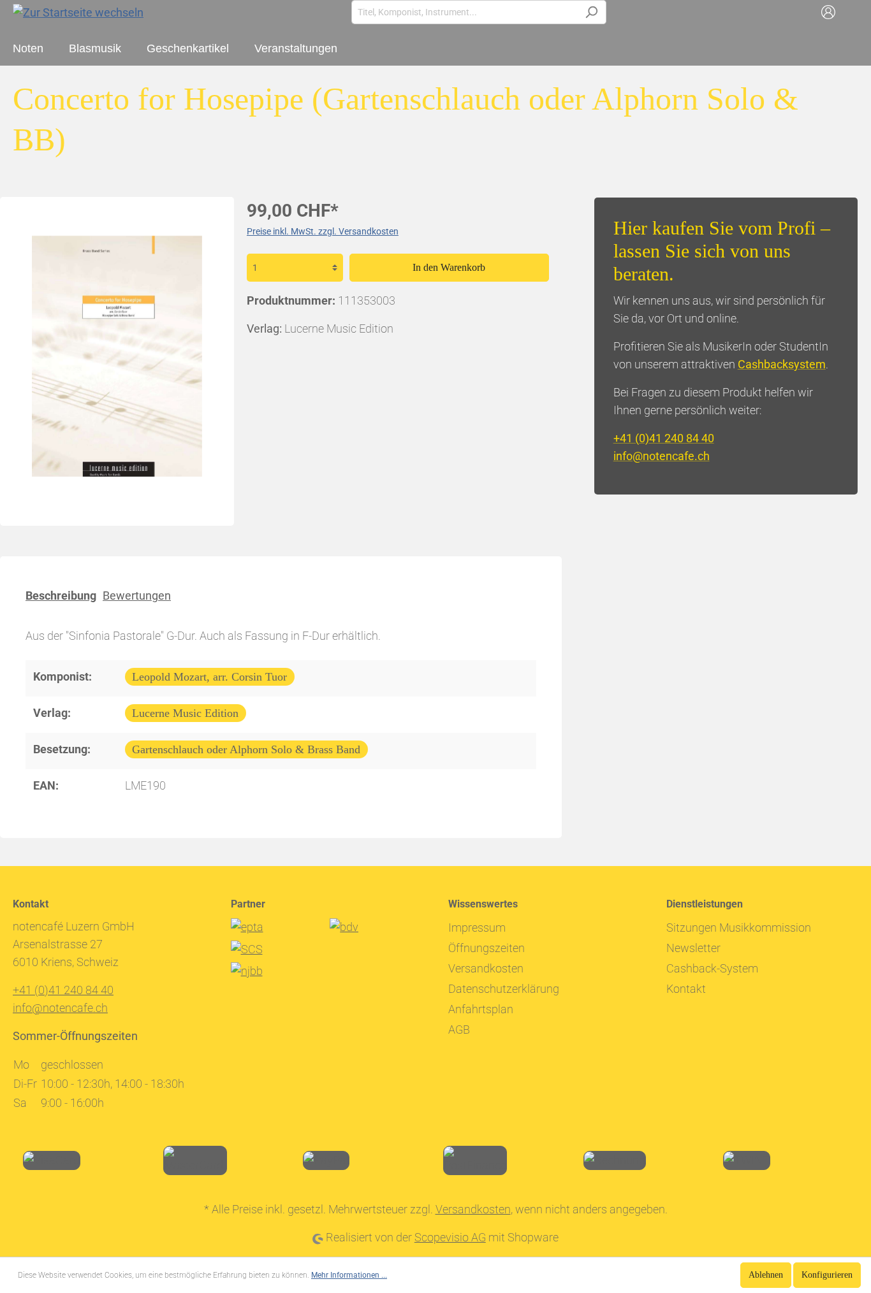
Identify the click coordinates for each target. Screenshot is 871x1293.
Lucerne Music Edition (185, 713)
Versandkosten (485, 968)
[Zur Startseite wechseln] (78, 12)
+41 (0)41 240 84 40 (663, 438)
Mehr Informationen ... (349, 1275)
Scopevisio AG (450, 1237)
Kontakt (686, 988)
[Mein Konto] (828, 12)
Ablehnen (766, 1275)
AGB (459, 1029)
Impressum (477, 927)
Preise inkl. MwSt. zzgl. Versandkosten (323, 231)
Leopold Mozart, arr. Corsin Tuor (209, 676)
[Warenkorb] (850, 12)
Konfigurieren (827, 1275)
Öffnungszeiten (486, 948)
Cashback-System (712, 968)
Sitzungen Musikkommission (738, 927)
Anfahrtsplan (480, 1009)
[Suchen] (591, 12)
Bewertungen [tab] (137, 595)
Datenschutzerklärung (503, 988)
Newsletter (693, 948)
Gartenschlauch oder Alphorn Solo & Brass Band (246, 749)
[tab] (61, 595)
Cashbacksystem (782, 364)
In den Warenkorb (449, 267)
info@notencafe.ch (661, 456)
